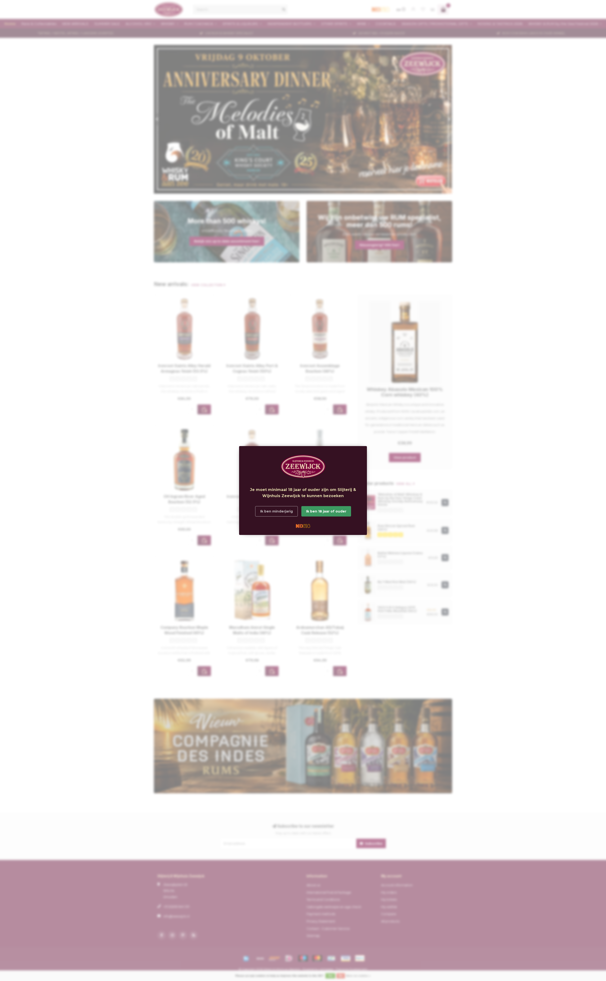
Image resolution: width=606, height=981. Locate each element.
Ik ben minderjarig (276, 511)
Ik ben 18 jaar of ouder (326, 511)
